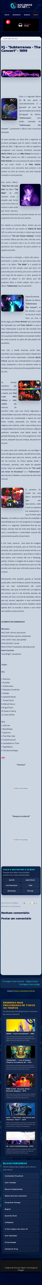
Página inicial (32, 981)
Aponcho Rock (11, 1216)
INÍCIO (6, 15)
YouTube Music (11, 885)
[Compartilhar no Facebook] (34, 903)
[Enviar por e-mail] (28, 903)
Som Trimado (10, 1182)
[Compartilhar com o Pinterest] (36, 903)
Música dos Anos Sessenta (16, 1196)
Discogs (30, 891)
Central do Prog (11, 1249)
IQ (12, 906)
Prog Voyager (10, 1242)
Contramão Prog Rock (14, 1176)
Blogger (21, 1270)
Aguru (23, 1268)
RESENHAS (17, 15)
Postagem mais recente (13, 981)
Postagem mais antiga (29, 984)
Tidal (30, 885)
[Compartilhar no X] (32, 903)
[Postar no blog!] (30, 903)
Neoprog (16, 906)
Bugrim (8, 1209)
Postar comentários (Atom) (24, 991)
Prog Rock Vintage (12, 1202)
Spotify (11, 880)
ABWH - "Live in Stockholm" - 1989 (20, 1034)
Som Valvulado (11, 1236)
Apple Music (30, 880)
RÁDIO (35, 15)
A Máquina (9, 1222)
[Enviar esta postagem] (23, 903)
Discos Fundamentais (14, 1189)
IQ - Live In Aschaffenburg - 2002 (19, 1146)
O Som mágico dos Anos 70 (16, 1229)
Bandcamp (12, 891)
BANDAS (27, 15)
